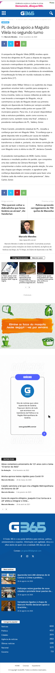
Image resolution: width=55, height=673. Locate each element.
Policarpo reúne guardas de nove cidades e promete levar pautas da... (35, 589)
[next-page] (29, 287)
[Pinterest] (17, 44)
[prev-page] (25, 287)
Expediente (36, 666)
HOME (17, 666)
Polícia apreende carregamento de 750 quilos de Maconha (42, 208)
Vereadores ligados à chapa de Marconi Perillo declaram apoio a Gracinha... (33, 605)
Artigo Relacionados (20, 258)
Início (3, 19)
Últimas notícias (8, 643)
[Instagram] (28, 557)
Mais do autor (37, 258)
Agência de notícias (9, 639)
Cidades (22, 273)
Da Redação (6, 470)
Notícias (10, 19)
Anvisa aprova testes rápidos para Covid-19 (22, 476)
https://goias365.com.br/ (27, 240)
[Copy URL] (30, 44)
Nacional (4, 648)
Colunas (26, 666)
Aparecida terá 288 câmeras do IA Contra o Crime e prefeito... (33, 576)
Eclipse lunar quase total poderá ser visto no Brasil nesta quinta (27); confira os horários (45, 279)
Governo (4, 652)
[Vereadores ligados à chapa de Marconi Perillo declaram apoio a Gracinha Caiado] (8, 606)
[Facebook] (4, 44)
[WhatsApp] (24, 44)
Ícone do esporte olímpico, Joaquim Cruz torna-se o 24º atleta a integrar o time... (26, 499)
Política (4, 631)
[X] (11, 44)
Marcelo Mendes (10, 37)
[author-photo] (27, 227)
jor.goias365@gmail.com (31, 551)
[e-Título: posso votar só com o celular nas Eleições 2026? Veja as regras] (9, 268)
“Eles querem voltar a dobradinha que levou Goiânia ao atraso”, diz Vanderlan (13, 209)
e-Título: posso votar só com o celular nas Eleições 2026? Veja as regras (9, 278)
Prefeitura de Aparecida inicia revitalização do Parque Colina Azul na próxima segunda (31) (27, 279)
